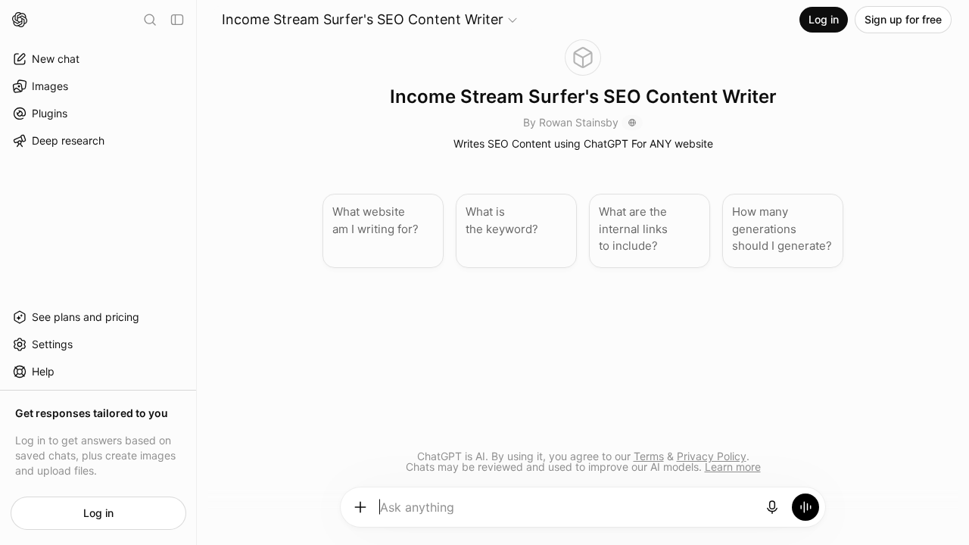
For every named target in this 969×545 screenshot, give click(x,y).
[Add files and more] (360, 507)
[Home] (19, 19)
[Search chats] (150, 19)
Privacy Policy (711, 456)
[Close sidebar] (177, 19)
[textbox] (566, 512)
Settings (52, 344)
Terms (649, 456)
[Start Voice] (805, 507)
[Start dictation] (772, 507)
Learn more (733, 466)
